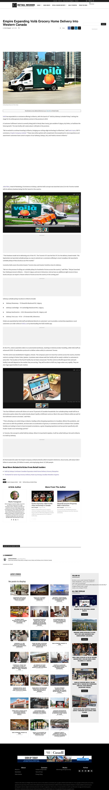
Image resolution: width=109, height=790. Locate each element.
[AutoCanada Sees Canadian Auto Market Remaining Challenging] (39, 703)
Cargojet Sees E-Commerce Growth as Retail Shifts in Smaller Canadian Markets (59, 734)
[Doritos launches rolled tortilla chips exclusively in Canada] (43, 496)
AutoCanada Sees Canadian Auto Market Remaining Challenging (39, 712)
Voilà (4, 116)
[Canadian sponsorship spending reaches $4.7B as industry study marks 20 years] (59, 703)
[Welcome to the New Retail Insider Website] (84, 601)
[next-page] (35, 519)
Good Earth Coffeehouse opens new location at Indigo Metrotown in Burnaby (39, 689)
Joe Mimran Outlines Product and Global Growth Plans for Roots (39, 666)
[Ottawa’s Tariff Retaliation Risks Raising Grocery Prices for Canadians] (19, 611)
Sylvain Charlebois (19, 623)
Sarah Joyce (72, 130)
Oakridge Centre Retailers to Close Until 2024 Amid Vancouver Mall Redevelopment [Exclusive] (84, 634)
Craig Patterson (59, 602)
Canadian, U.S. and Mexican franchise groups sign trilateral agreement (19, 645)
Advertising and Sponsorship (63, 769)
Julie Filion (6, 186)
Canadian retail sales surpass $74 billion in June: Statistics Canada (19, 689)
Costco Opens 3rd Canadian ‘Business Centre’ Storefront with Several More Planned (84, 710)
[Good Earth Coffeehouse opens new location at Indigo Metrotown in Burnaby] (39, 680)
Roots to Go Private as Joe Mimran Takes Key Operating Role (39, 733)
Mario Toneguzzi (7, 28)
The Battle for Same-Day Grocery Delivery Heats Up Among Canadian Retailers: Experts (31, 475)
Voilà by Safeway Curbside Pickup (30, 482)
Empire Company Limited (18, 133)
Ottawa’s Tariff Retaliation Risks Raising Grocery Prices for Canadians (19, 621)
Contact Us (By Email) (41, 769)
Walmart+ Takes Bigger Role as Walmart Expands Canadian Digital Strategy (59, 599)
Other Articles (18, 774)
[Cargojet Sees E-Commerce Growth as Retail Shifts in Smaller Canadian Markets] (59, 724)
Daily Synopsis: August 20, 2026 (19, 733)
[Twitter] (91, 1)
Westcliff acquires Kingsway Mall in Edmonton (67, 504)
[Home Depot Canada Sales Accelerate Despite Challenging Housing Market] (19, 703)
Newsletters (18, 772)
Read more (84, 614)
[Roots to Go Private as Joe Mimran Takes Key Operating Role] (39, 724)
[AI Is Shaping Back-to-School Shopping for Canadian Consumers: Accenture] (59, 611)
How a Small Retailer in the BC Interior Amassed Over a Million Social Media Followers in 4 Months (84, 659)
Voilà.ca (24, 323)
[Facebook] (88, 1)
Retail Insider (19, 601)
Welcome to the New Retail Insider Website (84, 610)
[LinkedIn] (86, 1)
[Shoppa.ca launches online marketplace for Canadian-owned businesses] (59, 657)
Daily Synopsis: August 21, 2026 (59, 644)
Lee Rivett (19, 715)
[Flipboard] (90, 1)
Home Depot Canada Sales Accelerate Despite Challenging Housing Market (19, 712)
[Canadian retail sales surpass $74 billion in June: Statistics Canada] (19, 680)
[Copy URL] (79, 28)
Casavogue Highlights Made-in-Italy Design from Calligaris (19, 599)
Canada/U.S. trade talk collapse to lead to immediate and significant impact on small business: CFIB (19, 667)
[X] (72, 28)
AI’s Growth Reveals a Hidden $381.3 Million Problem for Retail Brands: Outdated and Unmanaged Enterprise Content (39, 622)
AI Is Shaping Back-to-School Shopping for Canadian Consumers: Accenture (59, 621)
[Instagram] (93, 1)
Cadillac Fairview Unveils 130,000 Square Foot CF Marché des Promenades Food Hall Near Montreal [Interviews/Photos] (85, 684)
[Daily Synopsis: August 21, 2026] (59, 635)
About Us (17, 769)
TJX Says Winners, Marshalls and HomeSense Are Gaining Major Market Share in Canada (59, 690)
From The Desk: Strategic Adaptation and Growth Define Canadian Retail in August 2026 (39, 645)
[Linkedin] (76, 28)
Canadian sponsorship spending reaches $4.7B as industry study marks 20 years (59, 712)
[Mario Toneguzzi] (14, 495)
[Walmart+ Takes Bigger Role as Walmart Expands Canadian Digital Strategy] (59, 589)
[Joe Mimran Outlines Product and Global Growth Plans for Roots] (39, 657)
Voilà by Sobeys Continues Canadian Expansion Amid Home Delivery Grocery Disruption (31, 471)
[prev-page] (32, 519)
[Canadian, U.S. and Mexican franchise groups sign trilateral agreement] (19, 635)
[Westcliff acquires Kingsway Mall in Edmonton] (68, 496)
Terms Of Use (39, 772)
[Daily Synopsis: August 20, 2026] (19, 724)
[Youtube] (88, 771)
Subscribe (48, 111)
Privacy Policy (39, 774)
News (4, 479)
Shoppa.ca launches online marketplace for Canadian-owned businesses (59, 666)
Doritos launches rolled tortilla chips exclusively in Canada (42, 504)
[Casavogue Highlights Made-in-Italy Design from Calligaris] (19, 589)
